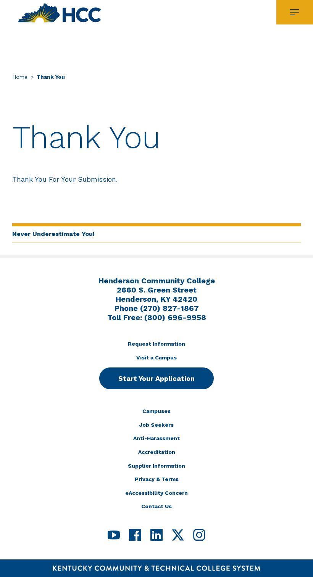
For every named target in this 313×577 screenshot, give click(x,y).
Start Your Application (156, 378)
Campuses (156, 411)
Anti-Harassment (156, 438)
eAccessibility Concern (156, 493)
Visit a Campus (156, 357)
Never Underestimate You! (53, 233)
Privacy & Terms (157, 479)
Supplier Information (156, 466)
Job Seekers (156, 425)
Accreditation (156, 452)
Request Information (156, 344)
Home (19, 77)
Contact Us (156, 506)
